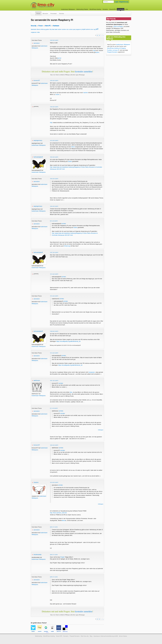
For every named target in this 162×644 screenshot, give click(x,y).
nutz (67, 29)
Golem (70, 161)
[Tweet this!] (34, 632)
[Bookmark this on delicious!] (66, 632)
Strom (73, 147)
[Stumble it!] (47, 632)
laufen (59, 29)
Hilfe (126, 9)
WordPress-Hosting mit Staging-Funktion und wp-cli (116, 49)
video (38, 32)
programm (78, 29)
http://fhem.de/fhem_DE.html (58, 513)
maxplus (36, 482)
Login (116, 2)
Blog (91, 636)
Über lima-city (85, 636)
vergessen (33, 32)
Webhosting (38, 636)
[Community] (34, 12)
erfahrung (43, 29)
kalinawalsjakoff (38, 157)
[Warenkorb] (129, 8)
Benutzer (45, 13)
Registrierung (123, 2)
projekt (84, 29)
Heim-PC (48, 26)
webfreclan (37, 380)
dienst (38, 29)
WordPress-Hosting (95, 9)
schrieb (63, 223)
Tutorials (61, 13)
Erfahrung (67, 246)
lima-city (33, 26)
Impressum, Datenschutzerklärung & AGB (105, 636)
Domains (105, 9)
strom (91, 29)
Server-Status (123, 636)
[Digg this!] (40, 632)
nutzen (71, 29)
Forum (38, 13)
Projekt (62, 557)
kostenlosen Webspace (38, 145)
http (51, 29)
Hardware (56, 26)
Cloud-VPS (112, 9)
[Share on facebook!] (59, 632)
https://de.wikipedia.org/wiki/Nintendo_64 (68, 341)
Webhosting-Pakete (82, 9)
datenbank (33, 29)
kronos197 (37, 80)
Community (120, 9)
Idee (71, 392)
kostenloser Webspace (68, 9)
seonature (37, 43)
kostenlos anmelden (83, 71)
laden (56, 29)
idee (53, 29)
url (97, 28)
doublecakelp (37, 554)
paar (74, 29)
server (88, 29)
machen (64, 29)
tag (94, 29)
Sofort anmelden (118, 26)
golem (47, 29)
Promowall (53, 13)
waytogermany (38, 140)
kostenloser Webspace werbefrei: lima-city (49, 5)
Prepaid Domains (112, 52)
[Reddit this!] (53, 632)
